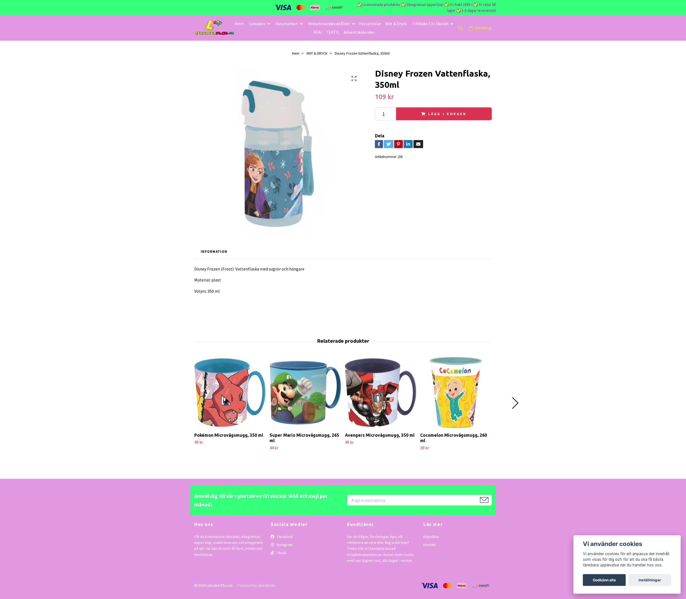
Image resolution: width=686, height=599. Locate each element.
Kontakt (429, 544)
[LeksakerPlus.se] (215, 28)
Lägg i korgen (447, 114)
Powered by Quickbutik (256, 585)
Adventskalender (359, 32)
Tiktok (281, 552)
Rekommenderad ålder (329, 23)
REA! (317, 32)
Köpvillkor (431, 536)
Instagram (284, 544)
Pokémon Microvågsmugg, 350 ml (228, 435)
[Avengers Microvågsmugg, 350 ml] (380, 392)
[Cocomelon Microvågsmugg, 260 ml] (455, 392)
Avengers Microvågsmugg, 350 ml (380, 435)
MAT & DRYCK (317, 53)
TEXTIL (333, 32)
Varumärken (286, 23)
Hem (239, 23)
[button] (515, 403)
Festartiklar (370, 23)
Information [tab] (214, 251)
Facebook (284, 536)
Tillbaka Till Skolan (430, 23)
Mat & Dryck (396, 23)
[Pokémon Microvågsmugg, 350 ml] (230, 392)
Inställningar (650, 580)
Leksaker (257, 23)
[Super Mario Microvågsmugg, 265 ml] (305, 392)
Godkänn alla (604, 580)
